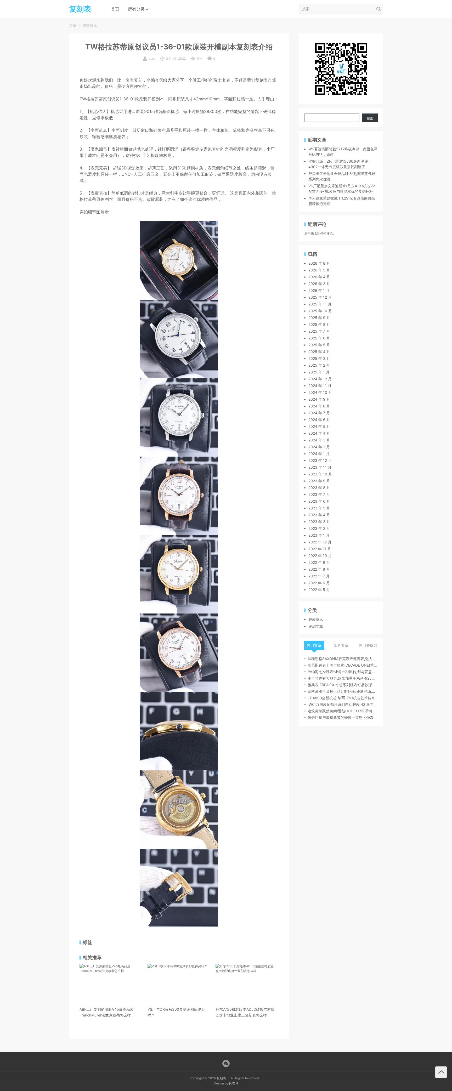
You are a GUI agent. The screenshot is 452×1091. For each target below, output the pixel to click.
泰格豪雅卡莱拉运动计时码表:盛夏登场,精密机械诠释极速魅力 (343, 691)
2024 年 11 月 (319, 386)
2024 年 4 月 (319, 433)
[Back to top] (441, 1072)
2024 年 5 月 (319, 426)
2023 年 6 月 (319, 501)
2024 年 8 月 (319, 406)
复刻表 (221, 1078)
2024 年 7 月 (319, 413)
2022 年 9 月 (319, 562)
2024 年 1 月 (319, 454)
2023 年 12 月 (320, 460)
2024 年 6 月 (319, 420)
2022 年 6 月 (319, 583)
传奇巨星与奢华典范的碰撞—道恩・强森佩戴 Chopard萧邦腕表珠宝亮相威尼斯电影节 (343, 717)
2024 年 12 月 (320, 379)
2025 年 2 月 (319, 365)
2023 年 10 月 (320, 474)
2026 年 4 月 (319, 277)
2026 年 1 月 (319, 290)
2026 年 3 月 (319, 284)
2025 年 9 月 (319, 318)
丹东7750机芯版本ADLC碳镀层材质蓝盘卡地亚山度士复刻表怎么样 (245, 1012)
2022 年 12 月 (319, 542)
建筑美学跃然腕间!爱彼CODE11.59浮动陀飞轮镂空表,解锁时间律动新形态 (343, 711)
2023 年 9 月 (319, 481)
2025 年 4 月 (319, 352)
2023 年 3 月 (319, 522)
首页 (115, 9)
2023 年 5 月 (319, 508)
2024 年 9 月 (319, 399)
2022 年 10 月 (320, 556)
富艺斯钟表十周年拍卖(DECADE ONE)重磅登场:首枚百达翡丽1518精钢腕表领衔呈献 (343, 665)
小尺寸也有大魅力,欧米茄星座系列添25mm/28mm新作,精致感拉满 (343, 678)
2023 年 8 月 (319, 488)
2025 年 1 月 (319, 372)
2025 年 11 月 (319, 304)
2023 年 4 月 (319, 515)
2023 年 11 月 (319, 467)
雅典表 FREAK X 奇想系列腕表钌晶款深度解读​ (343, 685)
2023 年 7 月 (319, 494)
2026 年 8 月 (319, 263)
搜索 (370, 118)
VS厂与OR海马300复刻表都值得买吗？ (176, 1012)
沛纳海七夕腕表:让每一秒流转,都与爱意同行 (343, 672)
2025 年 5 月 (319, 345)
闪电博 (234, 1083)
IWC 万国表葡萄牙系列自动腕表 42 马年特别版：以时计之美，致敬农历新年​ (343, 704)
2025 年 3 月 (319, 358)
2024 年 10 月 (320, 392)
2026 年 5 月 (319, 270)
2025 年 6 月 (319, 338)
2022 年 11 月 (319, 549)
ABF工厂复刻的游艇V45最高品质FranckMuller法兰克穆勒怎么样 (107, 1012)
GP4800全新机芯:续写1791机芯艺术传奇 (341, 698)
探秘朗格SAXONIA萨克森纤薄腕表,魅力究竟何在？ (343, 659)
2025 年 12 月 (320, 297)
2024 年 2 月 (319, 447)
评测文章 (315, 626)
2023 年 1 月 (319, 535)
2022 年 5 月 (319, 590)
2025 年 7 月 (319, 331)
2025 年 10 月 (320, 311)
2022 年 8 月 (319, 569)
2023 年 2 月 (319, 528)
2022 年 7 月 (319, 576)
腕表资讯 (89, 25)
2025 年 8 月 (319, 324)
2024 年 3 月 (319, 440)
